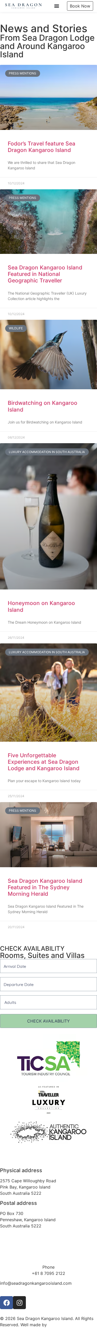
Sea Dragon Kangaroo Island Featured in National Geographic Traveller (45, 274)
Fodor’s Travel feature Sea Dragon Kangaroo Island (41, 146)
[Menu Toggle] (56, 6)
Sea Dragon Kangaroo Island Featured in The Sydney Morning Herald (45, 887)
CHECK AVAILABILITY (48, 1021)
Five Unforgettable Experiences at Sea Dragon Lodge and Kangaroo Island (43, 762)
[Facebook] (6, 1302)
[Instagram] (19, 1302)
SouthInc (56, 1324)
